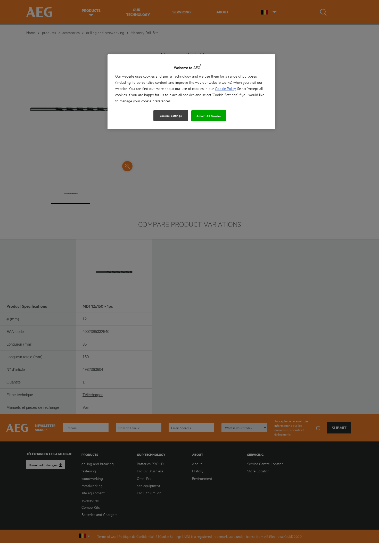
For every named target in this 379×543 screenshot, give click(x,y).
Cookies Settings (171, 115)
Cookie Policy (225, 88)
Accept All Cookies (208, 116)
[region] (191, 91)
